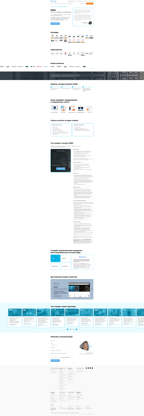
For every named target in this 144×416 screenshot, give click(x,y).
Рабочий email (53, 347)
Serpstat (82, 263)
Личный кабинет (82, 3)
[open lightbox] (15, 312)
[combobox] (53, 156)
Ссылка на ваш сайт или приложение (56, 350)
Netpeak (52, 6)
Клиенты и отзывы (56, 3)
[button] (52, 3)
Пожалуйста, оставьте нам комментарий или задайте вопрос (59, 353)
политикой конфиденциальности (65, 357)
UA (90, 1)
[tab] (55, 258)
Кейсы (61, 3)
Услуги (56, 6)
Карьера (68, 3)
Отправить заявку (89, 3)
